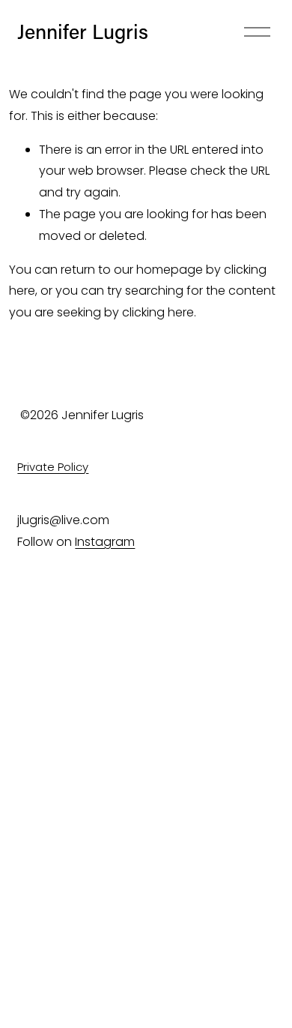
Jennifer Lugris (82, 31)
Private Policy (52, 467)
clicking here (158, 312)
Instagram (105, 541)
